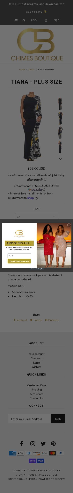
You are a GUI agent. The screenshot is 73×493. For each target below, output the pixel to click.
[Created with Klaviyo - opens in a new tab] (36, 269)
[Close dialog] (68, 225)
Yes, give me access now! (19, 261)
